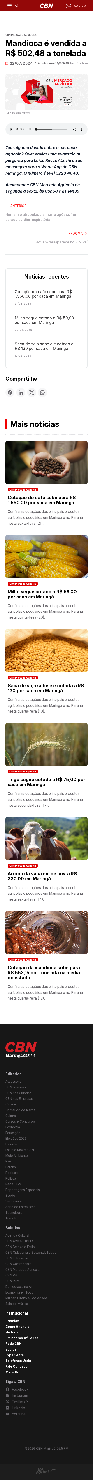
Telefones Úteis (18, 1361)
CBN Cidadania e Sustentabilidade (30, 1252)
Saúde (10, 1195)
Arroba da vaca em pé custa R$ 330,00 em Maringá (42, 876)
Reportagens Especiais (22, 1190)
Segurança (13, 1201)
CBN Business (15, 1087)
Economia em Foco (19, 1292)
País (8, 1161)
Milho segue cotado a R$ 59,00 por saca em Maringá (44, 320)
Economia (12, 1127)
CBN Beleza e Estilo (20, 1247)
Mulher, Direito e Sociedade (26, 1298)
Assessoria (13, 1081)
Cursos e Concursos (20, 1121)
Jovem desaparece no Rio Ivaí (62, 242)
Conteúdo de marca (20, 1110)
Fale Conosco (16, 1366)
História (12, 1332)
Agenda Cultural (17, 1235)
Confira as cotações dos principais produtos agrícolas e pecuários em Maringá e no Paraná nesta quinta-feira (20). (45, 611)
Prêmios (12, 1321)
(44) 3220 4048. (63, 173)
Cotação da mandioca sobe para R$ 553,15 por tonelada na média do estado (44, 972)
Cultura (10, 1116)
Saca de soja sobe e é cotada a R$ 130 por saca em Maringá (44, 346)
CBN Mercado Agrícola (22, 489)
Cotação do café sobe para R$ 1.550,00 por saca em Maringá (43, 294)
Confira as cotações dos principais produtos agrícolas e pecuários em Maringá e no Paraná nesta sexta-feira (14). (45, 893)
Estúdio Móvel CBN (19, 1150)
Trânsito (11, 1218)
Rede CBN (13, 1184)
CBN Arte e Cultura (19, 1241)
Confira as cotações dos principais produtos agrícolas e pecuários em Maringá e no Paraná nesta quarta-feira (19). (45, 705)
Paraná (10, 1167)
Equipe (10, 1349)
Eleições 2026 (16, 1138)
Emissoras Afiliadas (21, 1338)
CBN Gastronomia (18, 1264)
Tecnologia (13, 1212)
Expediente (14, 1355)
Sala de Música (16, 1304)
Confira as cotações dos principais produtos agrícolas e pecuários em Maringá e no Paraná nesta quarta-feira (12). (45, 992)
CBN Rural (12, 1281)
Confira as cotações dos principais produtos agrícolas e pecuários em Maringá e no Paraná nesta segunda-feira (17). (45, 799)
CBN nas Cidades (18, 1093)
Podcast (11, 1173)
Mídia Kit (12, 1372)
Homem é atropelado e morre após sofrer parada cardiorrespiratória (41, 217)
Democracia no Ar (18, 1287)
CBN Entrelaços (16, 1258)
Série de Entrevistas (20, 1207)
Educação (12, 1133)
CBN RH (11, 1275)
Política (10, 1178)
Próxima (75, 233)
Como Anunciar (18, 1326)
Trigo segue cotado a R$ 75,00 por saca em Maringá (46, 782)
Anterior (18, 206)
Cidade (10, 1104)
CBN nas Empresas (19, 1098)
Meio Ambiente (16, 1155)
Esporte (11, 1144)
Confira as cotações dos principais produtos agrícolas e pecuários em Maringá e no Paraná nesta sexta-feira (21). (45, 517)
